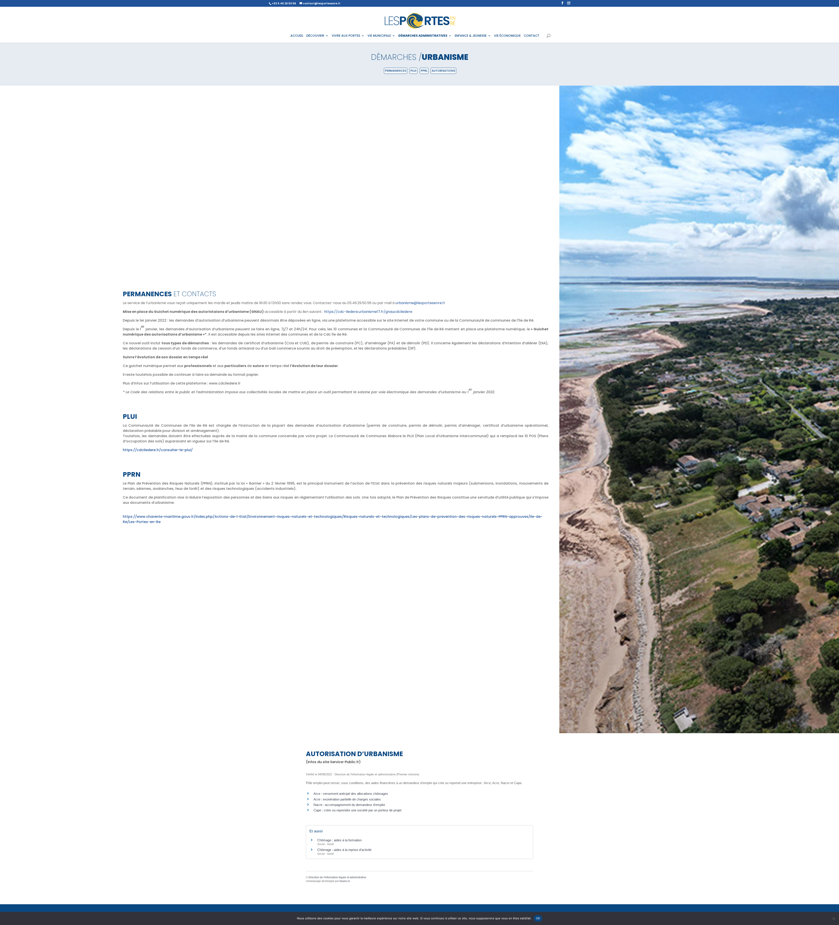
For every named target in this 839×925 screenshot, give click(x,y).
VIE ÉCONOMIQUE (507, 36)
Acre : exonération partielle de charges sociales (347, 799)
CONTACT (531, 36)
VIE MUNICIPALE (379, 36)
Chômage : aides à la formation (339, 840)
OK (538, 918)
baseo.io (345, 881)
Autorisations (443, 71)
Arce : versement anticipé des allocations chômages (351, 793)
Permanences (395, 71)
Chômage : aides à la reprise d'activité (344, 850)
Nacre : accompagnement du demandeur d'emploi (349, 805)
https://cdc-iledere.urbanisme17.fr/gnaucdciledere (368, 311)
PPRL (424, 71)
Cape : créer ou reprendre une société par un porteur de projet (357, 810)
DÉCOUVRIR (315, 36)
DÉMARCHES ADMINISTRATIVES (422, 36)
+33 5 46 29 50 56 (284, 3)
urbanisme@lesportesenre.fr (420, 302)
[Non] (833, 918)
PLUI (413, 71)
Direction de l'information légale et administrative (337, 877)
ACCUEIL (296, 36)
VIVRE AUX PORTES (346, 36)
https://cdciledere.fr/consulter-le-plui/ (158, 449)
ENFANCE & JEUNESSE (471, 36)
